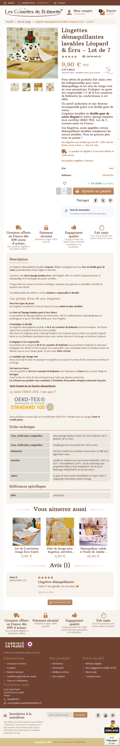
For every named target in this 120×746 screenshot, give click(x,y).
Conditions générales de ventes (21, 676)
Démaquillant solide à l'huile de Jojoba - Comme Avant (93, 552)
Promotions (57, 663)
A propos (11, 667)
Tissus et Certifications (17, 680)
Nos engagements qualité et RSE (101, 667)
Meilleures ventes (60, 671)
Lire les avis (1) (93, 56)
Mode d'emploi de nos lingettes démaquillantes (32, 385)
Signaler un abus (46, 592)
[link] (95, 200)
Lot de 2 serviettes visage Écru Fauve (27, 550)
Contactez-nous (93, 676)
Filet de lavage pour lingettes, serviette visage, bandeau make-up (60, 553)
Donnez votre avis (61, 602)
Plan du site (91, 671)
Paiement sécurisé (15, 671)
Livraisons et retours (16, 663)
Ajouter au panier (96, 191)
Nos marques (58, 676)
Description (19, 259)
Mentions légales (94, 663)
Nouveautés (58, 667)
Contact (61, 2)
